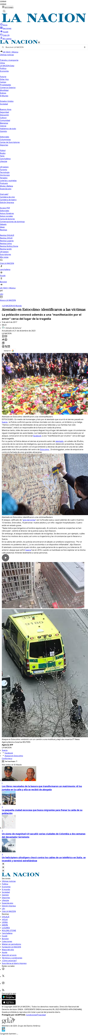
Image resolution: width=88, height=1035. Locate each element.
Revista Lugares (7, 240)
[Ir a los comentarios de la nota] (6, 336)
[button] (44, 171)
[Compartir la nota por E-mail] (8, 346)
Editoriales (4, 137)
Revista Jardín (6, 249)
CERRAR (3, 1)
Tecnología (4, 172)
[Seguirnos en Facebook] (3, 969)
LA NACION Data (7, 65)
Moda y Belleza (6, 186)
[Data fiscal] (3, 1031)
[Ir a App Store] (9, 1004)
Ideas (2, 227)
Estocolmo (44, 449)
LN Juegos (4, 167)
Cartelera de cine (7, 197)
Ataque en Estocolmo (14, 755)
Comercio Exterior (8, 87)
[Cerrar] (39, 42)
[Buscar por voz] (84, 47)
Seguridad (4, 112)
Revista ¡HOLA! (6, 238)
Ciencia (3, 126)
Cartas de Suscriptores (10, 142)
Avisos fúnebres (7, 213)
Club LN (6, 35)
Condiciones (31, 1015)
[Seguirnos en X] (3, 976)
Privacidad (41, 1015)
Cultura (3, 117)
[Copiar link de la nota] (3, 343)
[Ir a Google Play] (9, 998)
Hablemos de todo (8, 128)
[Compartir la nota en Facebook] (3, 346)
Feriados (3, 178)
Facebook (37, 436)
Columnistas (5, 139)
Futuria (3, 76)
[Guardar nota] (3, 336)
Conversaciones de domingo (12, 221)
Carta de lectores (7, 219)
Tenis (2, 156)
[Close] (3, 864)
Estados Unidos (7, 101)
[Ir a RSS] (3, 990)
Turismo (3, 169)
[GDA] (8, 1023)
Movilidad (4, 90)
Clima (2, 63)
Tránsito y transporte (9, 60)
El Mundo (17, 305)
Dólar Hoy (4, 79)
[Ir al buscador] (4, 11)
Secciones (7, 28)
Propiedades (5, 85)
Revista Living (6, 243)
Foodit (5, 32)
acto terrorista (29, 520)
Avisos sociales (6, 216)
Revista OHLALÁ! (7, 235)
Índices (3, 93)
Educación (4, 115)
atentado (59, 441)
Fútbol (3, 150)
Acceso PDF (5, 208)
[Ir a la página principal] (44, 21)
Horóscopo (5, 175)
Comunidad (5, 120)
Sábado (3, 224)
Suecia (4, 422)
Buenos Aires (5, 109)
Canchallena (5, 158)
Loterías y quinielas (8, 180)
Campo (3, 82)
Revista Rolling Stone (9, 246)
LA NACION (7, 305)
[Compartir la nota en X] (6, 346)
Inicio (5, 25)
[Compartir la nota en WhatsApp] (6, 339)
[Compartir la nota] (3, 339)
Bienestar (4, 123)
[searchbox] (43, 47)
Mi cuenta (7, 38)
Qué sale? (4, 194)
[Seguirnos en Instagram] (3, 983)
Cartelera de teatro (8, 199)
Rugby (3, 153)
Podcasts (4, 183)
